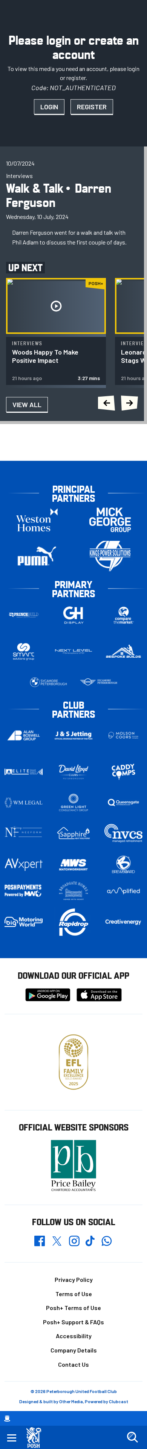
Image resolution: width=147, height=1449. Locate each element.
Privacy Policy (74, 1279)
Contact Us (73, 1364)
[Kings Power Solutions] (110, 556)
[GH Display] (74, 615)
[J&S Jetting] (74, 735)
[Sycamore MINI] (99, 682)
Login (49, 107)
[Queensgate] (123, 802)
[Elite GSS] (24, 771)
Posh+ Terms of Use (73, 1307)
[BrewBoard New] (123, 864)
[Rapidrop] (74, 922)
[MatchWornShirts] (74, 864)
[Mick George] (110, 519)
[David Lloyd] (74, 772)
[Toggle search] (132, 1437)
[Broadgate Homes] (74, 891)
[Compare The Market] (123, 615)
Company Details (74, 1350)
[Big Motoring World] (24, 922)
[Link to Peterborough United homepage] (36, 1437)
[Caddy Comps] (123, 771)
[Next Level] (74, 651)
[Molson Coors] (123, 735)
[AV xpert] (24, 864)
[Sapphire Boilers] (74, 833)
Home (7, 1418)
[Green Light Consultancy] (74, 802)
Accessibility (74, 1335)
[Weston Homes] (36, 519)
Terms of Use (73, 1293)
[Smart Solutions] (24, 651)
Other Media (71, 1401)
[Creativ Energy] (123, 922)
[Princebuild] (24, 615)
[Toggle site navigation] (11, 1437)
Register (92, 107)
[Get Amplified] (123, 891)
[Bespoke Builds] (123, 651)
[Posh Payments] (24, 891)
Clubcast (118, 1401)
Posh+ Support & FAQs (73, 1321)
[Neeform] (24, 833)
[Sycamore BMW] (48, 682)
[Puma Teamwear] (36, 556)
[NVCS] (123, 833)
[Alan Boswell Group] (24, 735)
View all (26, 404)
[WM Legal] (24, 802)
